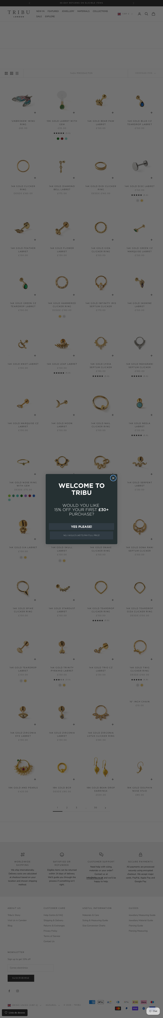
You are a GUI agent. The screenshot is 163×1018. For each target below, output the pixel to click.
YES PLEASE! (81, 526)
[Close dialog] (113, 478)
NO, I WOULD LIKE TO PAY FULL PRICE (82, 535)
